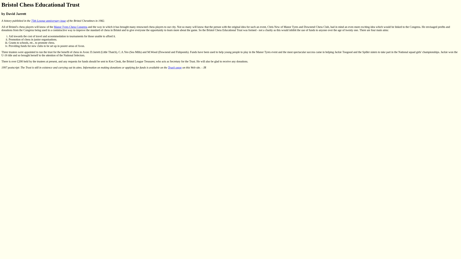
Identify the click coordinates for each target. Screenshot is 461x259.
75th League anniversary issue (48, 20)
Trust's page (175, 67)
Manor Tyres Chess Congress (70, 26)
